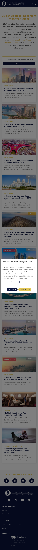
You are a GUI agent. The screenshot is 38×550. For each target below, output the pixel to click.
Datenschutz (15, 282)
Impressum (23, 282)
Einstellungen (25, 289)
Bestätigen (12, 289)
